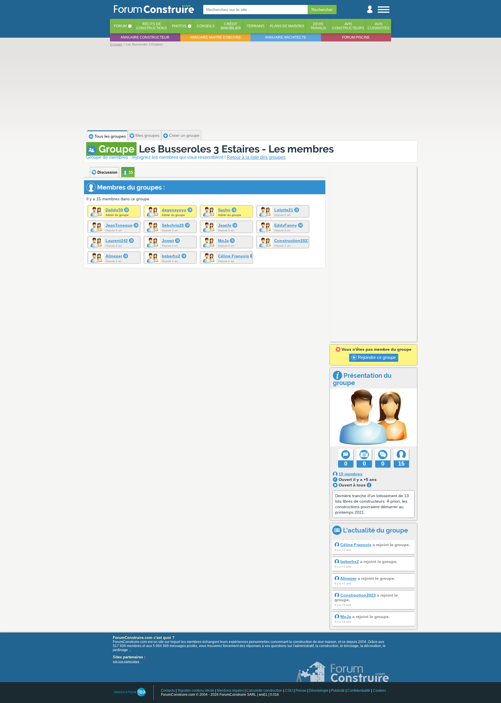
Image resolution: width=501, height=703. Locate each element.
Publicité (338, 691)
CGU (289, 691)
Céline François (233, 256)
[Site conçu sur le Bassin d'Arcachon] (129, 692)
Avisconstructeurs (348, 26)
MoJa (223, 240)
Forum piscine (356, 37)
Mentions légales (230, 691)
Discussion (106, 172)
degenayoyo (174, 210)
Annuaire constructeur (145, 37)
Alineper (114, 256)
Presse (300, 691)
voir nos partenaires (126, 661)
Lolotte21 (283, 210)
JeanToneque (119, 225)
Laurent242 (117, 240)
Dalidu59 (114, 210)
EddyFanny (285, 225)
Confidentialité (358, 691)
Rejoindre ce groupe (376, 357)
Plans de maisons (287, 26)
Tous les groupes (109, 136)
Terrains (255, 26)
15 (130, 172)
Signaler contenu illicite (195, 691)
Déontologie (318, 691)
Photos (179, 26)
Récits (151, 26)
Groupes (116, 44)
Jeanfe (224, 225)
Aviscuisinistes (378, 26)
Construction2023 (292, 240)
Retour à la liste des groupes (256, 157)
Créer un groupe (183, 135)
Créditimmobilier (231, 26)
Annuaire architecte (285, 37)
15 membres (350, 474)
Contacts (168, 691)
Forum (120, 26)
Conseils (206, 26)
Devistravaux (318, 26)
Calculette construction (264, 691)
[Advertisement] (250, 87)
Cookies (379, 691)
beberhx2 (171, 256)
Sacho (224, 210)
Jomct (168, 240)
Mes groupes (146, 135)
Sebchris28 (173, 225)
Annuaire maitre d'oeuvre (215, 37)
